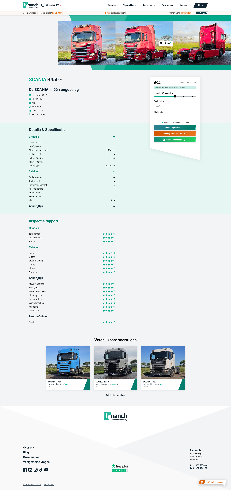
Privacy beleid (49, 485)
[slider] (175, 96)
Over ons (29, 447)
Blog (26, 452)
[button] (87, 43)
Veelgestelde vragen (36, 462)
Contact (183, 5)
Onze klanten (167, 5)
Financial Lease (130, 5)
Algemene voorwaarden (32, 485)
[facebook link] (25, 470)
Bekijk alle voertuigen (115, 395)
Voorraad (112, 5)
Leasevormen (149, 5)
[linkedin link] (30, 470)
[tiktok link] (41, 470)
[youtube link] (46, 470)
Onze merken (31, 457)
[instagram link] (36, 470)
